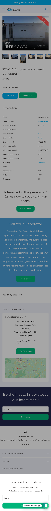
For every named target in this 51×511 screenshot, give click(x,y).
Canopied (41, 162)
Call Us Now (25, 208)
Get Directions (26, 351)
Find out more (25, 279)
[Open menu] (3, 9)
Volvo (40, 138)
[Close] (48, 477)
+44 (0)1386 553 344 (25, 2)
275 (39, 134)
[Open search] (46, 9)
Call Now (10, 95)
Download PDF (43, 121)
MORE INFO (28, 95)
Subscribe (25, 505)
